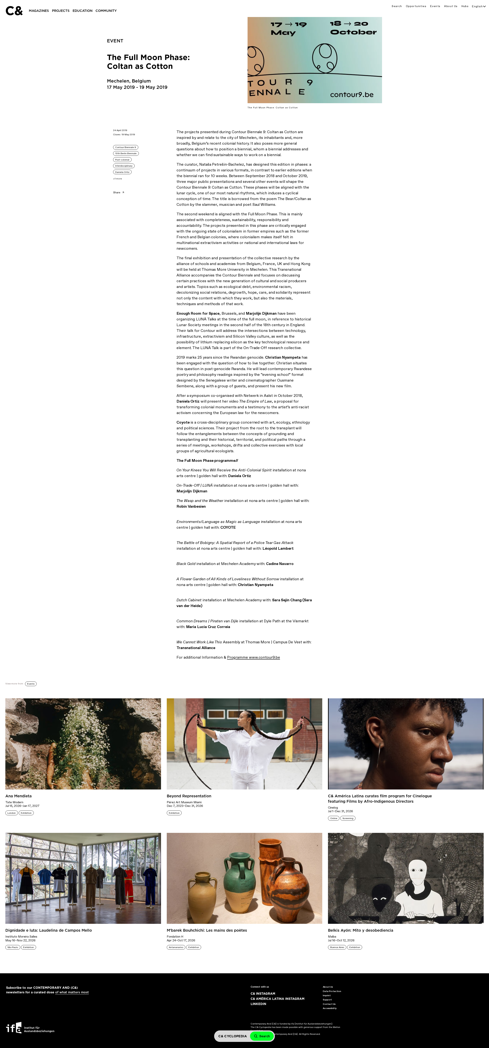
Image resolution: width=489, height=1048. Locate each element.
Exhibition (26, 813)
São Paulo (12, 947)
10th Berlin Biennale (126, 153)
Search (397, 6)
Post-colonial (122, 159)
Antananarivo (176, 947)
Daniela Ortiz (122, 172)
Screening (347, 818)
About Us (450, 6)
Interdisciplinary (123, 166)
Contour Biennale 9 (125, 147)
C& (14, 10)
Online (333, 818)
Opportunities (416, 6)
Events (435, 6)
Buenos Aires (337, 947)
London (11, 813)
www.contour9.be (264, 657)
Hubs (465, 6)
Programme (238, 657)
